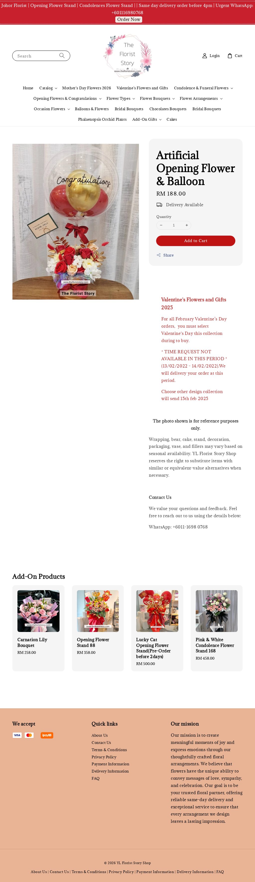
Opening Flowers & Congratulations (65, 98)
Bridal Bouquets (129, 108)
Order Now (128, 19)
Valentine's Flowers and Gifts (142, 88)
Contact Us (101, 742)
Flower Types (118, 98)
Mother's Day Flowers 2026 (86, 88)
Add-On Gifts (144, 119)
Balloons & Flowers (92, 108)
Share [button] (168, 255)
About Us (100, 735)
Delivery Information (110, 771)
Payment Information (110, 764)
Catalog (46, 88)
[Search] (62, 55)
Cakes (172, 119)
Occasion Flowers (49, 109)
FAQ (96, 778)
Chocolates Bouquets (168, 108)
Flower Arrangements (199, 98)
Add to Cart (195, 240)
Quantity (163, 216)
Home (28, 88)
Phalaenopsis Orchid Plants (102, 119)
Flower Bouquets (155, 98)
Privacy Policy (104, 757)
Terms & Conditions (109, 749)
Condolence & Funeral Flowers (201, 88)
